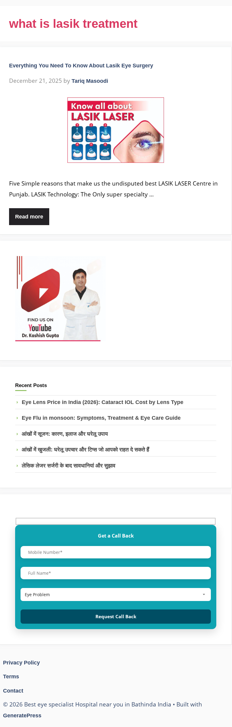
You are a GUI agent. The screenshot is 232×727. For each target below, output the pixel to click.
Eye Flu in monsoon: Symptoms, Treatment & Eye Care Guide (101, 418)
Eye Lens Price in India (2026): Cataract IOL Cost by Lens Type (102, 402)
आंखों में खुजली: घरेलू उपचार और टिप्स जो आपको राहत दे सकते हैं (85, 450)
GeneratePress (22, 715)
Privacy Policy (21, 663)
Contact (13, 691)
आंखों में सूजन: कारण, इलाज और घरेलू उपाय (65, 434)
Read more (29, 217)
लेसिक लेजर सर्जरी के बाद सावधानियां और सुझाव (68, 466)
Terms (11, 677)
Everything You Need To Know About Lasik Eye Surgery (81, 66)
